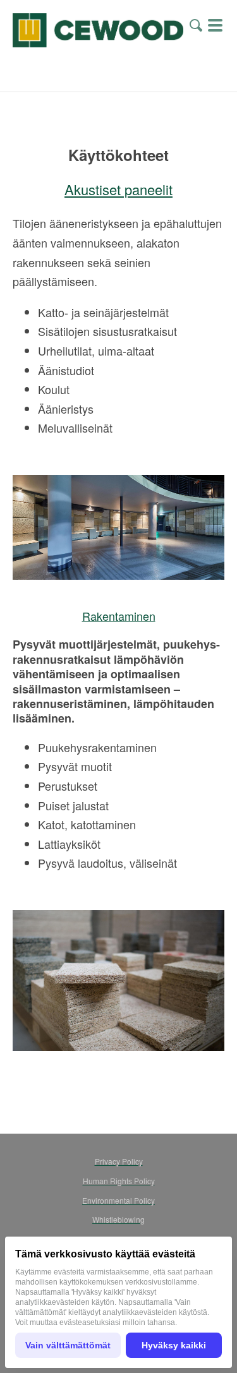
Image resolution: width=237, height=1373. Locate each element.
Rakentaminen (118, 616)
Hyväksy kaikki (174, 1345)
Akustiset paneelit (118, 189)
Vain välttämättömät (68, 1345)
